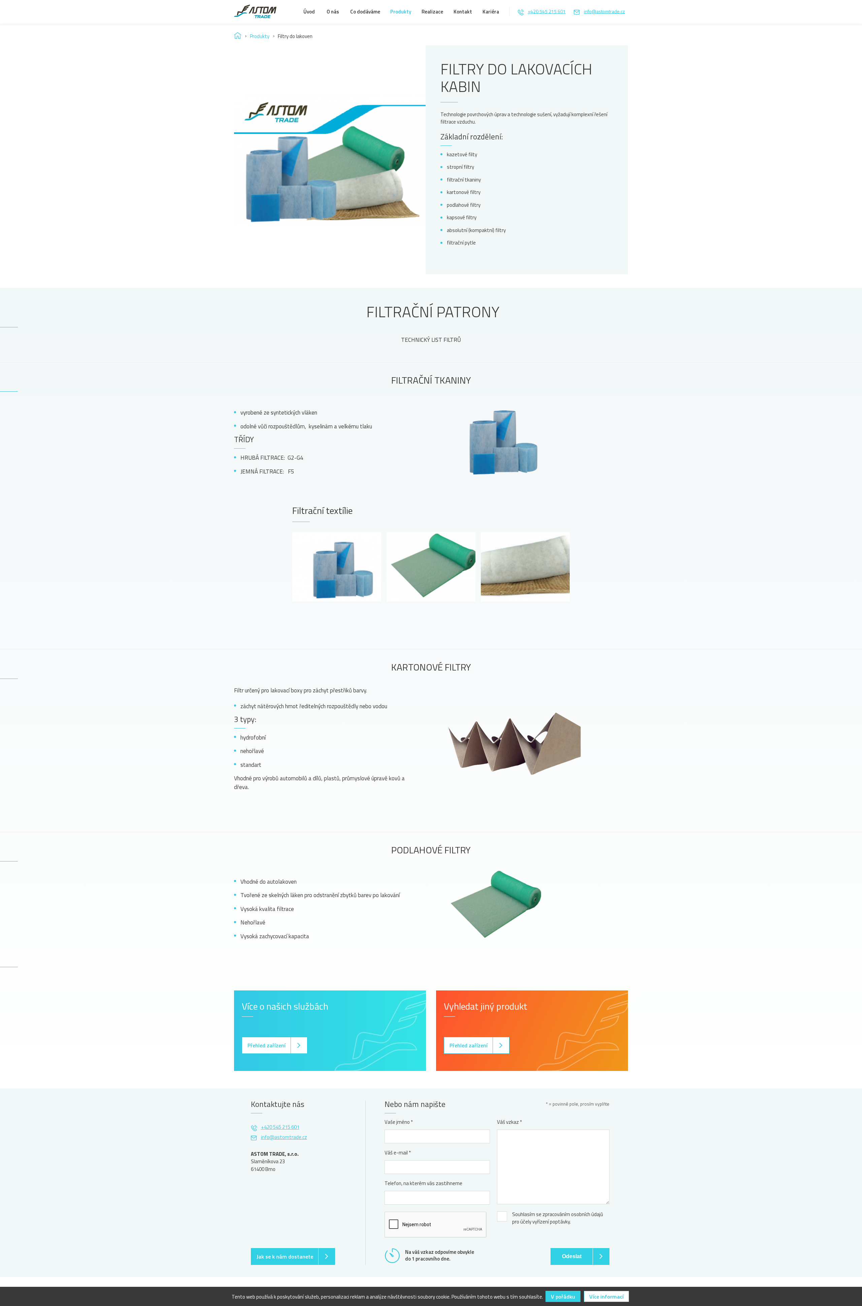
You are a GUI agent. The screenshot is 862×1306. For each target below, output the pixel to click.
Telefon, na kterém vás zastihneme (423, 1183)
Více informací (606, 1297)
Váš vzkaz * (509, 1122)
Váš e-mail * (398, 1152)
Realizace (432, 11)
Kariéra (491, 11)
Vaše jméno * (399, 1122)
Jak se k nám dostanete (285, 1256)
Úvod (309, 11)
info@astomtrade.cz (604, 11)
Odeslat (572, 1256)
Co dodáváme (365, 11)
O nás (333, 11)
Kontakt (463, 11)
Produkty (400, 11)
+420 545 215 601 (547, 11)
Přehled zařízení (266, 1045)
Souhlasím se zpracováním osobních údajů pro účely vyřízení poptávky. (557, 1218)
